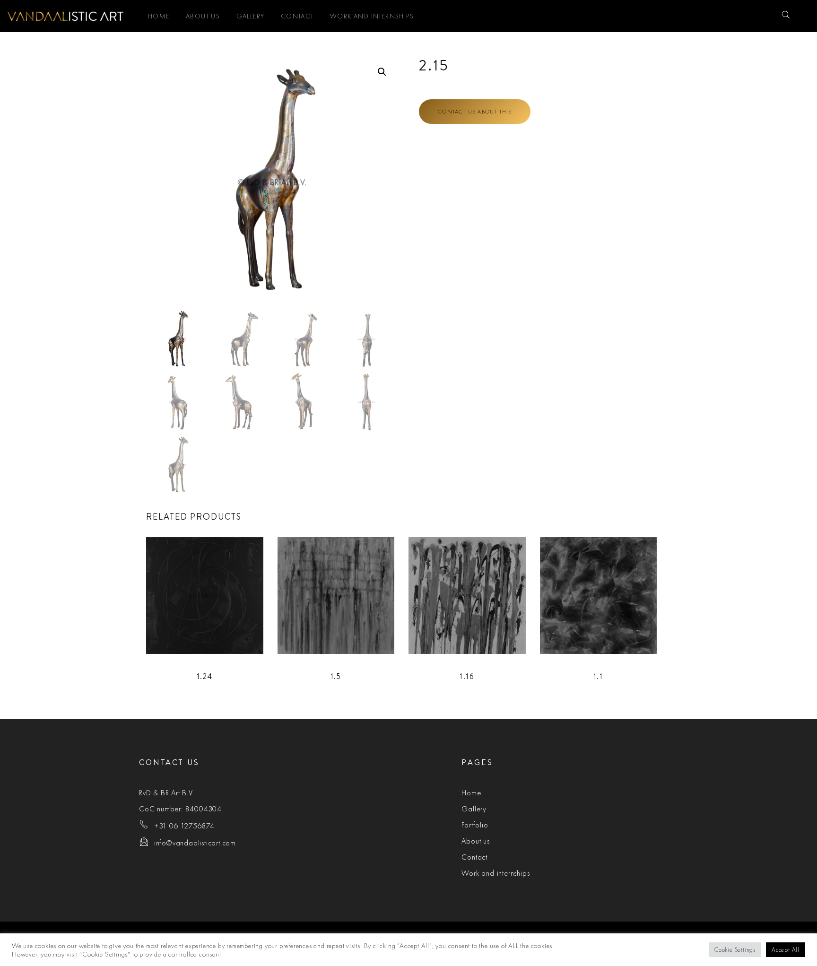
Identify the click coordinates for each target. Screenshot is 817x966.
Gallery (250, 16)
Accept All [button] (786, 950)
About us (203, 16)
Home (159, 16)
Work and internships (372, 16)
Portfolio (474, 825)
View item (217, 595)
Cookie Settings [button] (735, 950)
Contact (297, 16)
